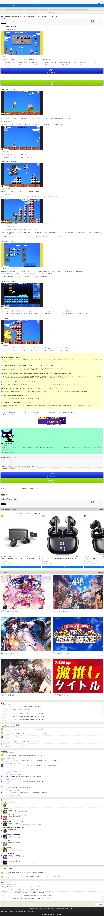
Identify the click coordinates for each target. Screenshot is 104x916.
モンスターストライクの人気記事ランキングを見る (10, 790)
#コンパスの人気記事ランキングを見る (8, 758)
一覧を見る (100, 509)
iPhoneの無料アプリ (44, 9)
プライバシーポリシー (50, 908)
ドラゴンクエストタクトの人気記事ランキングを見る (11, 795)
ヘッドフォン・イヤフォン (8, 513)
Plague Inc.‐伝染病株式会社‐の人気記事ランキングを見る (11, 779)
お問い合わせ (32, 908)
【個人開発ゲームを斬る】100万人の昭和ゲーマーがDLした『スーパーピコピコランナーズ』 (69, 9)
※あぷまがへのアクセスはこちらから (9, 452)
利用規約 (38, 908)
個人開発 (3, 495)
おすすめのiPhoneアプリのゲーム (32, 9)
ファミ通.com (65, 908)
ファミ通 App (5, 2)
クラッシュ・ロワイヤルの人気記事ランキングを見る (11, 774)
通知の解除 (58, 908)
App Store (52, 71)
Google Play (52, 82)
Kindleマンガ (19, 513)
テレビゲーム (37, 513)
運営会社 (42, 908)
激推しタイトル (54, 12)
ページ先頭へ (100, 904)
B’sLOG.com (71, 908)
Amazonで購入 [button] (21, 566)
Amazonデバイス (28, 513)
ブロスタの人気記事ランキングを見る (8, 785)
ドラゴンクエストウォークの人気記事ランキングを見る (11, 763)
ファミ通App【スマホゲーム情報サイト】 (14, 9)
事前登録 (48, 12)
